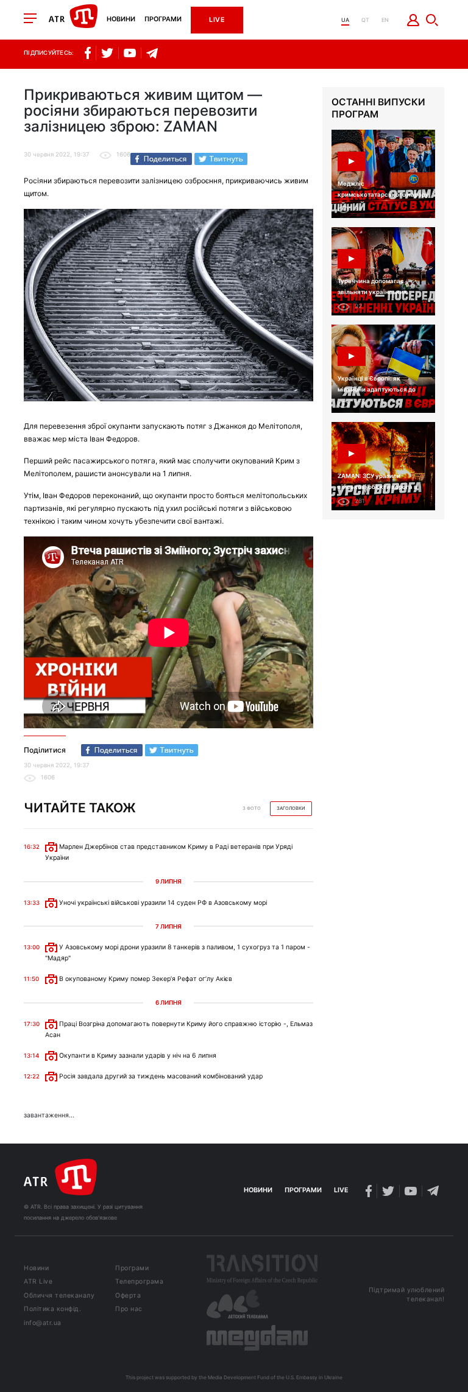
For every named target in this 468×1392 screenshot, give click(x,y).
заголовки (291, 808)
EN (385, 20)
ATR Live (38, 1282)
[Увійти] (413, 20)
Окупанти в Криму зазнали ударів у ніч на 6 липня (136, 1056)
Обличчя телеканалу (59, 1296)
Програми (163, 19)
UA (345, 20)
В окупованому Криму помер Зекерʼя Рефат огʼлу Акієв (144, 979)
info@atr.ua (43, 1323)
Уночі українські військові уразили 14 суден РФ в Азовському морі (162, 903)
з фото (252, 808)
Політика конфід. (52, 1309)
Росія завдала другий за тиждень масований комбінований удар (160, 1076)
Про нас (129, 1309)
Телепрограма (139, 1282)
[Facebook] (161, 159)
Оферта (128, 1296)
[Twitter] (220, 159)
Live (217, 20)
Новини (121, 19)
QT (365, 20)
